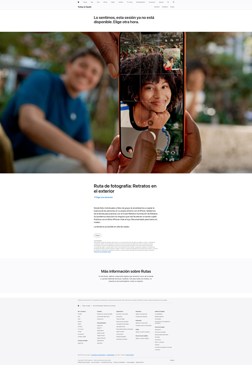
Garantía (157, 337)
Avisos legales (130, 362)
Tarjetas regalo (82, 336)
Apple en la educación (142, 323)
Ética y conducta (159, 342)
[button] (168, 2)
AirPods (80, 326)
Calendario (165, 7)
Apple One (100, 325)
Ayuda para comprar (121, 339)
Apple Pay (80, 343)
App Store (99, 343)
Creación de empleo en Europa (163, 347)
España (172, 360)
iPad (79, 319)
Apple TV (99, 328)
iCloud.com (100, 319)
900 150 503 (130, 355)
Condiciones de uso (106, 362)
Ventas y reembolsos (119, 362)
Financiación (119, 334)
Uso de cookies (95, 362)
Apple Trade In (120, 331)
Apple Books (100, 340)
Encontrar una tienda (122, 314)
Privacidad (158, 319)
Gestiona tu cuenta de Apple (104, 314)
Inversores (158, 339)
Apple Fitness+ (101, 335)
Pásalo (97, 235)
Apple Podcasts (101, 338)
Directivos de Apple (160, 332)
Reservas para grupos (122, 321)
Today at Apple (84, 7)
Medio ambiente (159, 316)
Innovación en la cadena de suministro (162, 322)
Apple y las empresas (141, 314)
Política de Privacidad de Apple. (102, 251)
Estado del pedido (121, 336)
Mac (79, 316)
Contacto (157, 349)
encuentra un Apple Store (98, 355)
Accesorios (81, 334)
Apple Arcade (100, 333)
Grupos (172, 7)
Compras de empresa (141, 316)
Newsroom (158, 329)
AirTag (79, 331)
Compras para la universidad (143, 325)
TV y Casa (80, 329)
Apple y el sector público (142, 338)
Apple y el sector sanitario (143, 332)
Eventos (157, 344)
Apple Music (100, 330)
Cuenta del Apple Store (103, 316)
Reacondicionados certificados (124, 329)
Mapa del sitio (139, 362)
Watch (79, 324)
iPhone (80, 321)
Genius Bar (119, 316)
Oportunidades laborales (161, 334)
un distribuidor (110, 355)
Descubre (157, 7)
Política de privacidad (83, 362)
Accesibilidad (158, 314)
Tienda (80, 314)
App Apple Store (120, 326)
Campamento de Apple (122, 324)
